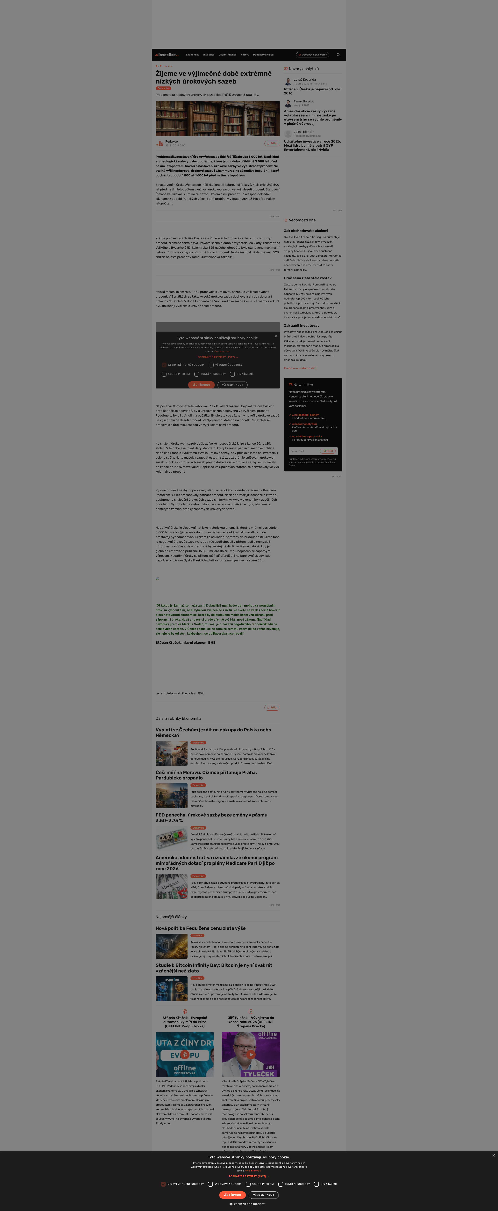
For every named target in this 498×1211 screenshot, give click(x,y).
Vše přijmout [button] (232, 1195)
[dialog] (249, 1181)
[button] (249, 1176)
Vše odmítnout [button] (263, 1195)
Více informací (253, 1170)
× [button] (493, 1155)
